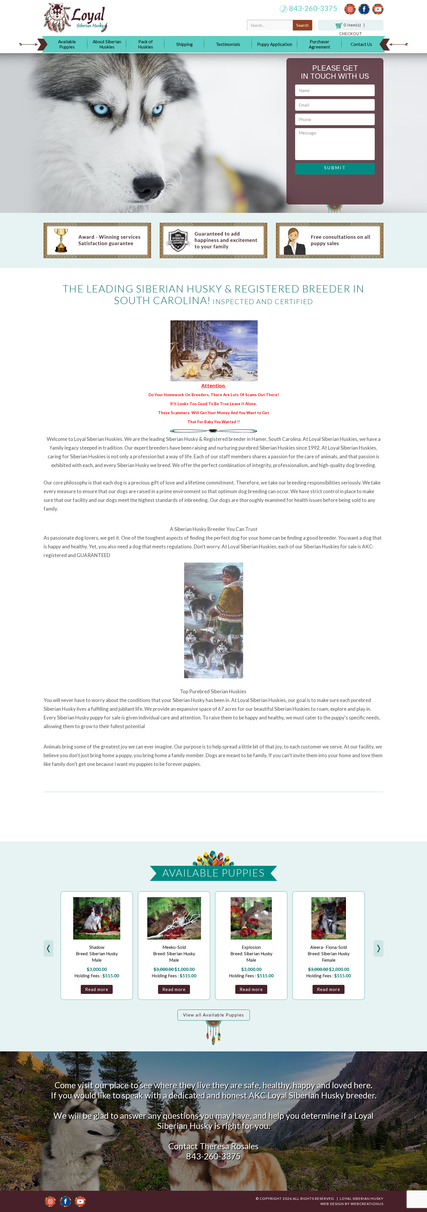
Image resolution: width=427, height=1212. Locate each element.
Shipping (184, 44)
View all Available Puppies (213, 1014)
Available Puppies (67, 44)
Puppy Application (274, 44)
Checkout (350, 33)
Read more (96, 989)
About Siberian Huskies (107, 44)
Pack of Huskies (145, 44)
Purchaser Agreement (319, 44)
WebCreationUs (367, 1204)
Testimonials (228, 44)
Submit (335, 167)
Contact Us (361, 44)
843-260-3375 (312, 8)
